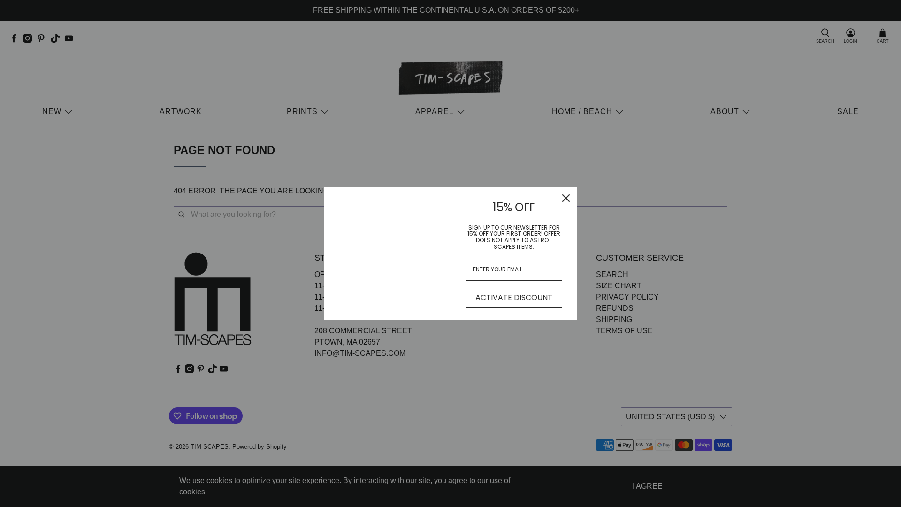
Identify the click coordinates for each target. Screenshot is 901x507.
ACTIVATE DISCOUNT (513, 297)
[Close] (566, 198)
